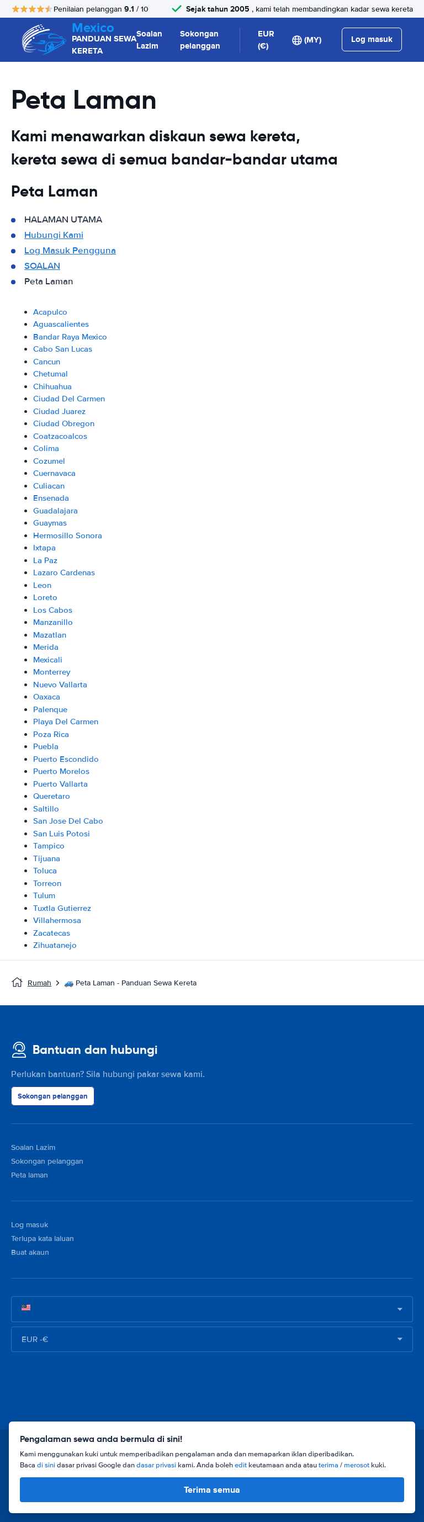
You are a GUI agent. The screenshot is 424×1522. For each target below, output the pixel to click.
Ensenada (51, 498)
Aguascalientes (61, 324)
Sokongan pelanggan (200, 40)
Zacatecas (51, 933)
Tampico (49, 846)
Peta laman (29, 1175)
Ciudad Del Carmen (69, 399)
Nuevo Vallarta (60, 685)
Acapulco (50, 312)
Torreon (47, 883)
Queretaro (51, 796)
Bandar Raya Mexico (70, 337)
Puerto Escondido (66, 759)
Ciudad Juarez (59, 411)
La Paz (45, 560)
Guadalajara (55, 511)
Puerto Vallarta (60, 784)
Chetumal (50, 374)
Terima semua (212, 1489)
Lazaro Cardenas (64, 572)
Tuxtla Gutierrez (62, 908)
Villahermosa (57, 920)
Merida (46, 647)
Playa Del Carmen (65, 721)
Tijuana (46, 858)
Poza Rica (51, 734)
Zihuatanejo (55, 945)
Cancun (46, 362)
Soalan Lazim (149, 40)
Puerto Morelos (61, 771)
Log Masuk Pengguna (70, 250)
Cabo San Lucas (62, 349)
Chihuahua (52, 386)
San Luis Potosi (61, 834)
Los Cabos (52, 610)
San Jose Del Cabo (68, 821)
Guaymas (50, 523)
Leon (42, 585)
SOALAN (42, 266)
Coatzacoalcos (60, 436)
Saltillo (46, 809)
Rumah (39, 983)
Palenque (50, 709)
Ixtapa (44, 548)
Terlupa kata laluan (42, 1238)
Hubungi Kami (53, 235)
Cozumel (49, 461)
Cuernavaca (54, 473)
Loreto (45, 597)
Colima (46, 448)
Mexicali (47, 660)
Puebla (46, 746)
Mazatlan (49, 635)
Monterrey (51, 672)
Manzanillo (53, 622)
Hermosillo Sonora (67, 535)
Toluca (45, 871)
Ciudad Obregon (63, 423)
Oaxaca (46, 697)
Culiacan (49, 486)
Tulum (44, 895)
